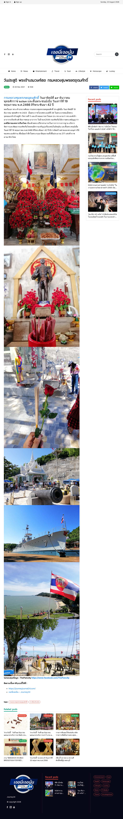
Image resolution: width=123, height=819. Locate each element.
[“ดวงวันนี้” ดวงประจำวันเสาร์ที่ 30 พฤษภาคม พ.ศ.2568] (42, 747)
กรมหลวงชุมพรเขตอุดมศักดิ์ (21, 97)
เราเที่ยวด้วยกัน (34, 702)
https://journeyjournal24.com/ (22, 688)
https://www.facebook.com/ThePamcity (50, 678)
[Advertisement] (61, 26)
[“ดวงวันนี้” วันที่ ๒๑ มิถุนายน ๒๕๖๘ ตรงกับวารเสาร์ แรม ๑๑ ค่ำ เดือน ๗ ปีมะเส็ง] (42, 721)
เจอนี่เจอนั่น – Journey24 (19, 692)
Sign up (18, 2)
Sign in (8, 2)
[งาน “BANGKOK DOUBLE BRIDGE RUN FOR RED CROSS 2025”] (16, 747)
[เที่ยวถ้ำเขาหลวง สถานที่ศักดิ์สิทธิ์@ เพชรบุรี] (68, 747)
